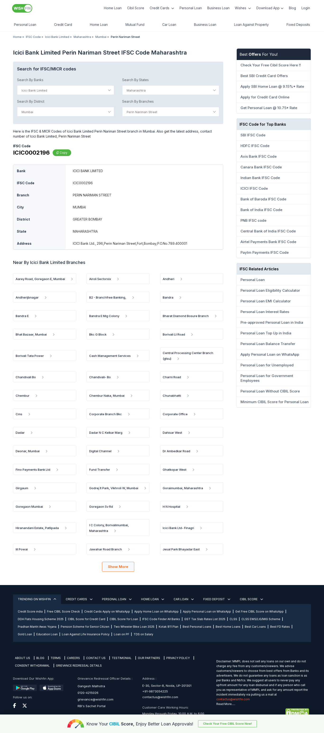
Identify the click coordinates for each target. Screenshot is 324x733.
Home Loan (113, 8)
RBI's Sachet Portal (92, 706)
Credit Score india (30, 611)
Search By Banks (30, 80)
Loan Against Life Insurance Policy (86, 634)
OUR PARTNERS (149, 658)
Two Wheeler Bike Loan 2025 (134, 626)
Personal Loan (191, 8)
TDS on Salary (143, 634)
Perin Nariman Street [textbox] (142, 112)
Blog (292, 8)
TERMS (56, 658)
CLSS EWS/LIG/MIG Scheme (260, 619)
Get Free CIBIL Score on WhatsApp (259, 611)
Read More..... (225, 704)
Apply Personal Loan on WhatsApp (207, 611)
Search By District (30, 101)
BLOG (40, 658)
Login (305, 8)
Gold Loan (25, 634)
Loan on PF (121, 634)
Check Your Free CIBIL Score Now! (227, 723)
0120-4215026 (88, 693)
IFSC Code (33, 37)
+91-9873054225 (155, 691)
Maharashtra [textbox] (136, 90)
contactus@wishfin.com (160, 697)
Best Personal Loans (197, 626)
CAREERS (73, 658)
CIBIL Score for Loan (124, 619)
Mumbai (100, 37)
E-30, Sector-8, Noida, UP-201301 (166, 685)
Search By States (135, 80)
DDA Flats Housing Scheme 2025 (41, 619)
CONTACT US (96, 658)
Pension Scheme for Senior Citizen (85, 626)
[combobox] (65, 90)
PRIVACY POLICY (178, 658)
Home (17, 37)
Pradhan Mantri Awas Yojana (37, 626)
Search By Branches (138, 101)
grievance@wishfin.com (95, 699)
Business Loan (218, 8)
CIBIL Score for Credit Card (86, 619)
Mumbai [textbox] (27, 112)
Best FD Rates (280, 626)
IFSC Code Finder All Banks (161, 619)
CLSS (233, 619)
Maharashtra (82, 37)
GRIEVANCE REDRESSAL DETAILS (79, 665)
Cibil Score (135, 8)
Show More (118, 566)
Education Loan (47, 634)
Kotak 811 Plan (168, 626)
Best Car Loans (255, 626)
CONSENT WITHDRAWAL (32, 665)
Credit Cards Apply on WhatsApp (107, 611)
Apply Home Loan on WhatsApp (156, 611)
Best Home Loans (228, 626)
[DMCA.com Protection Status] (262, 712)
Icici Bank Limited (57, 37)
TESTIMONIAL (122, 658)
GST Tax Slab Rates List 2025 (204, 619)
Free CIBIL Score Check (63, 611)
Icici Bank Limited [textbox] (34, 90)
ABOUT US (22, 658)
